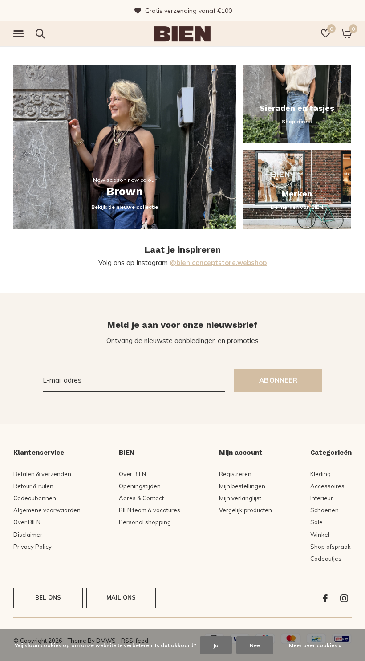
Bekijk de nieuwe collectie (124, 207)
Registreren (235, 473)
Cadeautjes (325, 558)
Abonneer (278, 380)
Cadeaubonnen (34, 498)
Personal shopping (145, 522)
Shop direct (297, 121)
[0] (346, 33)
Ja (216, 645)
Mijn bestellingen (242, 486)
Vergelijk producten (245, 510)
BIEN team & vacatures (149, 510)
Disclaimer (27, 534)
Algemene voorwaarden (47, 510)
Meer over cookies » (315, 645)
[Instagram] (344, 598)
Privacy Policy (32, 546)
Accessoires (327, 486)
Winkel (319, 534)
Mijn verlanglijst (240, 498)
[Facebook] (325, 598)
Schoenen (324, 510)
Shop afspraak (330, 546)
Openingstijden (140, 486)
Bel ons (48, 597)
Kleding (320, 473)
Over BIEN (27, 522)
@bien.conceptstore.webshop (218, 262)
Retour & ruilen (33, 486)
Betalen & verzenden (42, 473)
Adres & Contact (141, 498)
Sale (316, 522)
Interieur (321, 498)
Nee (255, 645)
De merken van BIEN (297, 207)
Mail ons (121, 597)
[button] (20, 34)
